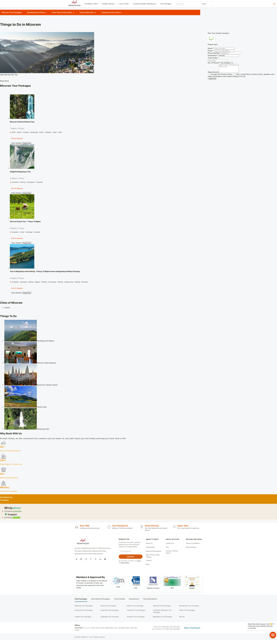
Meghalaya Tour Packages (162, 617)
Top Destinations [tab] (150, 599)
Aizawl (7, 307)
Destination (213, 55)
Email (211, 51)
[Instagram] (86, 559)
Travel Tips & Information (62, 12)
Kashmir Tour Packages (135, 606)
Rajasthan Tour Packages (84, 606)
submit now (212, 79)
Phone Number (214, 53)
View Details (16, 143)
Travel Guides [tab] (119, 599)
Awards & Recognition (153, 551)
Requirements (213, 72)
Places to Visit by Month (172, 552)
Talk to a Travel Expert (192, 628)
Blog (147, 564)
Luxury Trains (124, 4)
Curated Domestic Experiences (144, 4)
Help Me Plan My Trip (9, 75)
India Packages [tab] (81, 599)
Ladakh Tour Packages (83, 617)
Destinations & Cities (35, 12)
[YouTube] (105, 559)
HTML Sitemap (191, 547)
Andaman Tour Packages (136, 617)
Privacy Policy (226, 74)
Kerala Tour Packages (108, 606)
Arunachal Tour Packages (84, 610)
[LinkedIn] (100, 559)
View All (181, 617)
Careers (148, 560)
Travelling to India (90, 4)
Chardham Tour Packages (136, 610)
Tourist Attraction (87, 12)
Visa (167, 547)
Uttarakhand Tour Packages (189, 606)
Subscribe (130, 556)
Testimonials (150, 547)
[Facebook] (91, 559)
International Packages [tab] (100, 599)
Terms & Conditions (193, 543)
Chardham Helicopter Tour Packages (162, 611)
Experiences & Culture (110, 12)
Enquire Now (27, 143)
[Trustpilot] (76, 559)
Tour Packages (165, 4)
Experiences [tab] (134, 599)
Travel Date (213, 58)
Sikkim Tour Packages (187, 610)
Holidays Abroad (108, 4)
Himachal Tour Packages (162, 606)
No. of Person (214, 63)
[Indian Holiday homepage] (83, 541)
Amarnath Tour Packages (110, 610)
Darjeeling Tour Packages (110, 617)
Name (211, 48)
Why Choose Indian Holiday (153, 556)
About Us (149, 543)
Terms (139, 560)
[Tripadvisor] (81, 559)
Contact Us (170, 543)
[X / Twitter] (95, 559)
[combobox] (184, 4)
